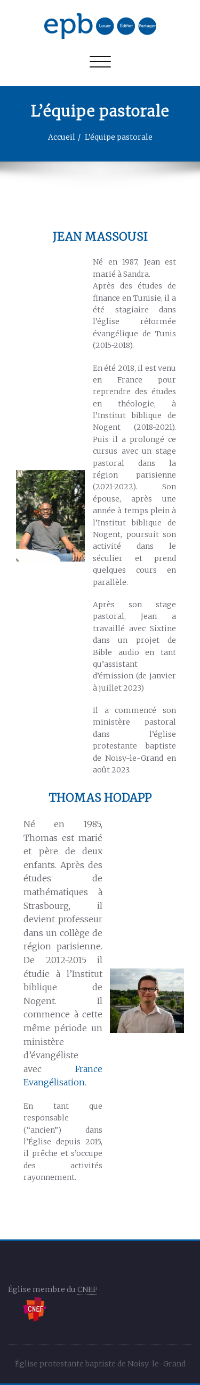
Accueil (61, 137)
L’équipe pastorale (119, 137)
